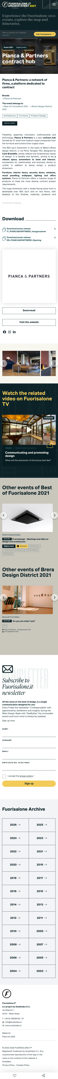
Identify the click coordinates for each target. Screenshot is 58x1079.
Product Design (38, 116)
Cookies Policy (22, 1065)
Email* (5, 751)
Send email (29, 310)
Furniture (23, 116)
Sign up (29, 783)
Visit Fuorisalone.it (44, 34)
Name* (5, 729)
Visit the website (29, 322)
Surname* (7, 740)
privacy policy (26, 776)
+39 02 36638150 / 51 (14, 1019)
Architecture (10, 116)
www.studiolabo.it (13, 1026)
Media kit (6, 1033)
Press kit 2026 (8, 1037)
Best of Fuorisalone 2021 (16, 107)
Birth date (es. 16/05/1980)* (16, 763)
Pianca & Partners (12, 99)
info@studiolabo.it (13, 1022)
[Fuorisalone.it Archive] (19, 4)
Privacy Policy (8, 1065)
